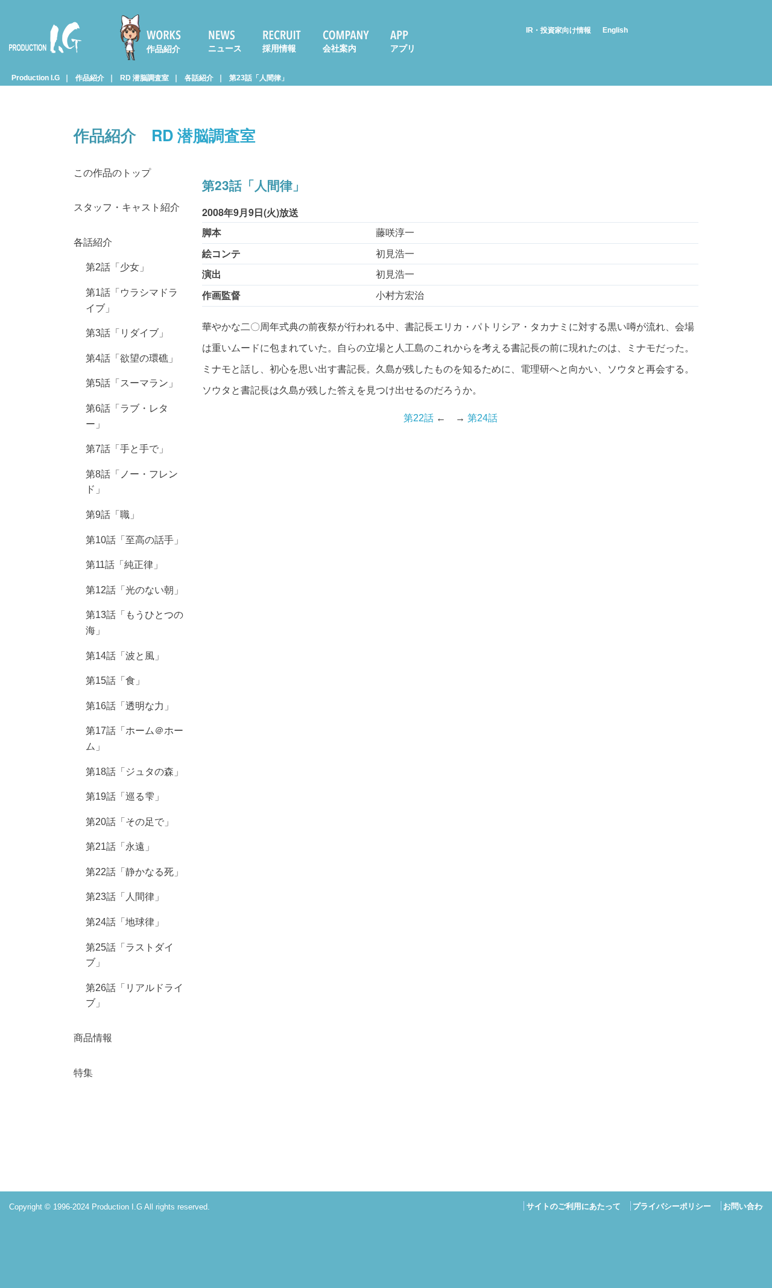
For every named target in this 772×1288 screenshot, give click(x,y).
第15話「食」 (115, 680)
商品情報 (93, 1038)
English (615, 30)
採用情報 (279, 48)
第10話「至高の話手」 (134, 540)
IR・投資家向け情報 (558, 30)
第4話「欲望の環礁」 (132, 358)
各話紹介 (199, 78)
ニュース (225, 48)
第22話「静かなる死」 (134, 872)
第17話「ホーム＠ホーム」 (134, 738)
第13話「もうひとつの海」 (134, 623)
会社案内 (339, 48)
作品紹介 (163, 49)
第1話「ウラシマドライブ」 (132, 300)
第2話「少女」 (117, 267)
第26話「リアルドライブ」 (134, 996)
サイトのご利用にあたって (574, 1206)
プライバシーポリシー (672, 1206)
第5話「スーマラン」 (132, 383)
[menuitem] (155, 37)
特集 (83, 1073)
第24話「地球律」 (125, 922)
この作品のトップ (112, 173)
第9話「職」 (112, 514)
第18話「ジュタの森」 (134, 772)
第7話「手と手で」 (127, 449)
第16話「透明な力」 (130, 706)
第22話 (418, 418)
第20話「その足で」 (130, 822)
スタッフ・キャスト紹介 (127, 207)
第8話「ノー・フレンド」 (132, 482)
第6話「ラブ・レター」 (127, 416)
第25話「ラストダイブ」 (130, 955)
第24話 (482, 418)
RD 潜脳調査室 (144, 78)
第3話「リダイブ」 (127, 333)
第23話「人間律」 (258, 78)
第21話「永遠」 (120, 846)
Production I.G (40, 55)
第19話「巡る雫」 (125, 796)
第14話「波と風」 (125, 656)
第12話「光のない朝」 (134, 590)
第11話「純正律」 (124, 565)
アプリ (403, 48)
